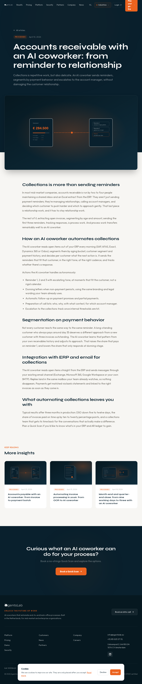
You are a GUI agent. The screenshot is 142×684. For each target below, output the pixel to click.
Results (19, 5)
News (81, 5)
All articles (20, 30)
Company (72, 5)
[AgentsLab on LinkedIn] (110, 654)
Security (49, 5)
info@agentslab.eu (116, 635)
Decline (103, 672)
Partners (60, 5)
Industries (102, 5)
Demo (7, 645)
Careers (77, 640)
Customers (44, 635)
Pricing (29, 5)
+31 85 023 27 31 (115, 639)
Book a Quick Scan (69, 571)
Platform (39, 5)
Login (117, 5)
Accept (115, 672)
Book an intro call (123, 612)
